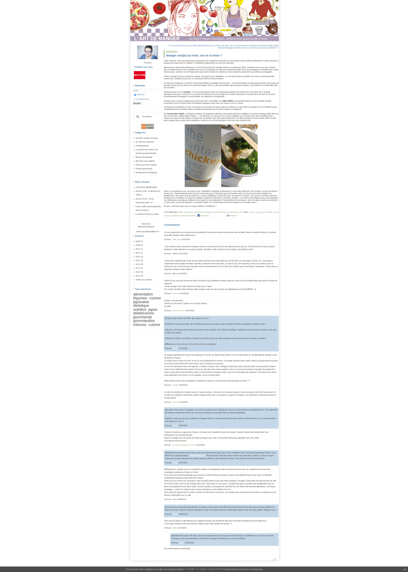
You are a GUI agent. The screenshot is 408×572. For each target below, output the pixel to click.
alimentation (143, 294)
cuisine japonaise (147, 300)
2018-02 (139, 241)
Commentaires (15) (234, 212)
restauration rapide (187, 216)
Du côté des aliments (145, 142)
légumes (140, 298)
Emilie (174, 528)
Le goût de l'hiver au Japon (147, 214)
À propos (148, 63)
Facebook (204, 216)
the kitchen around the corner (183, 445)
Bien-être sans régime (145, 161)
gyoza (263, 212)
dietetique (141, 305)
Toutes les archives (144, 280)
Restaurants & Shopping (146, 172)
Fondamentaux (142, 146)
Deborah (175, 293)
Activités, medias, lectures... (147, 138)
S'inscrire (141, 94)
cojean (251, 212)
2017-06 (139, 272)
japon (152, 309)
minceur (139, 325)
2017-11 (139, 253)
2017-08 (139, 264)
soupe (257, 212)
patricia (175, 402)
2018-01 (139, 245)
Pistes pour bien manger (146, 165)
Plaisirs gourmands (144, 169)
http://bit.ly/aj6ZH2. (198, 455)
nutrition (139, 309)
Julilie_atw (176, 239)
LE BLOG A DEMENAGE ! (147, 187)
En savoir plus (256, 569)
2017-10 (139, 257)
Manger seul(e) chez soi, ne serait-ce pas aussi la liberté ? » (253, 48)
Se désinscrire (143, 99)
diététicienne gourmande (143, 315)
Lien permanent (220, 212)
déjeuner (176, 216)
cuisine (154, 325)
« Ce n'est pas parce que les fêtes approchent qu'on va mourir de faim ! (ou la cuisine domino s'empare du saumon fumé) (220, 45)
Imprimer (233, 216)
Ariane (175, 348)
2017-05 (139, 276)
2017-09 (139, 260)
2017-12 (139, 249)
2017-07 (139, 268)
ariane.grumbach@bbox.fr (147, 231)
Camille (175, 385)
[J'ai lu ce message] (405, 569)
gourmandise (144, 321)
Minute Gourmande (144, 157)
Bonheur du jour (178, 310)
